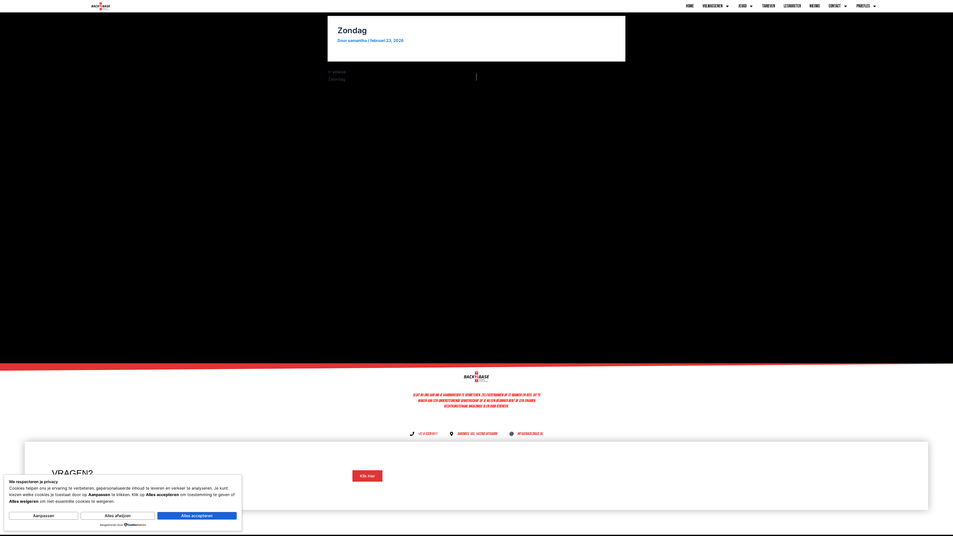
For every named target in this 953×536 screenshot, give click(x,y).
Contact (835, 6)
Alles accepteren (197, 515)
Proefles (863, 6)
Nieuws (815, 6)
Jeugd (742, 6)
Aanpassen (43, 515)
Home (690, 6)
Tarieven (768, 6)
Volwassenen (713, 6)
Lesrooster (792, 6)
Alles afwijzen (118, 515)
